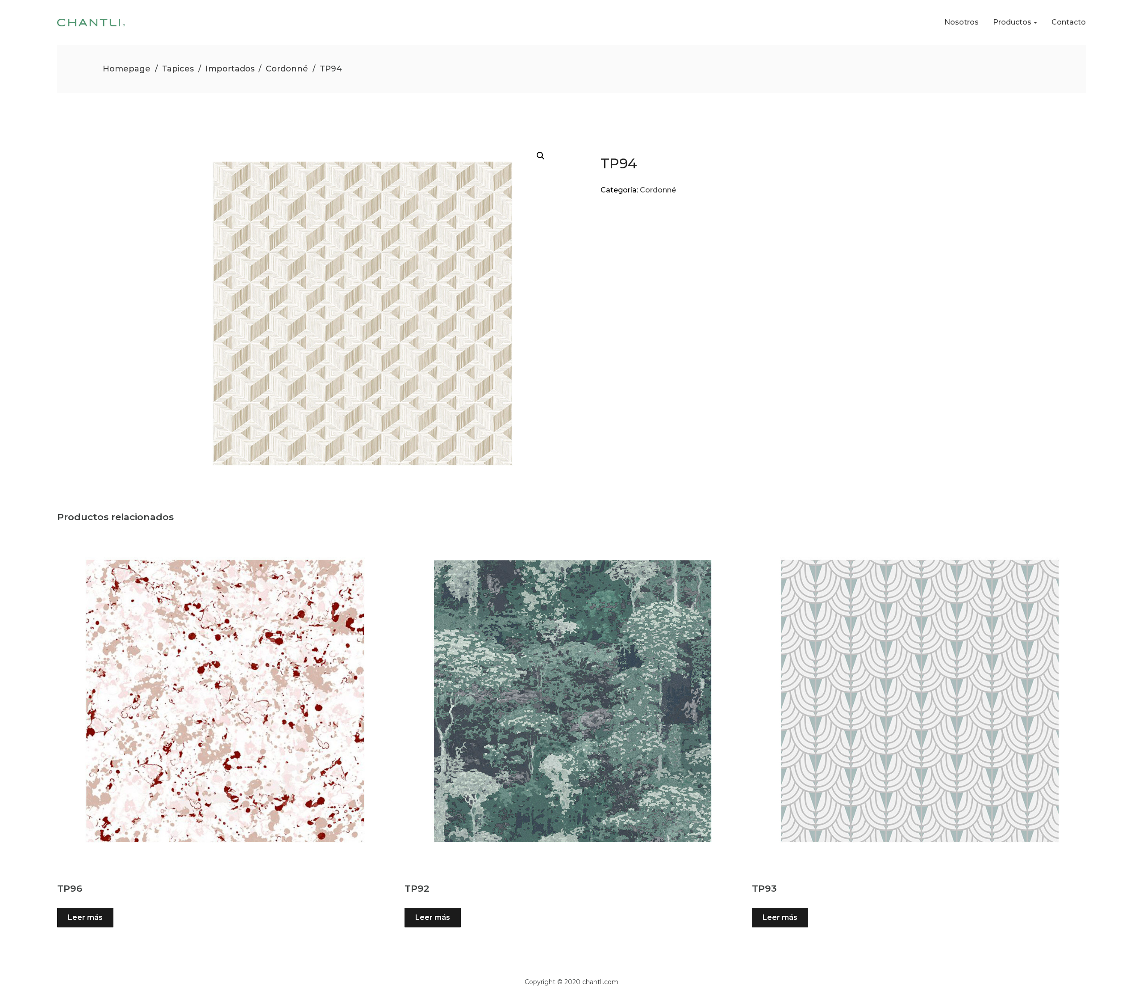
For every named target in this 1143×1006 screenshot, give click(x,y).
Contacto (1068, 22)
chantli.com (600, 982)
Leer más (85, 917)
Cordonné (287, 69)
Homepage (126, 69)
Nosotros (961, 22)
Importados (229, 69)
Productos (1012, 22)
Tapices (178, 69)
